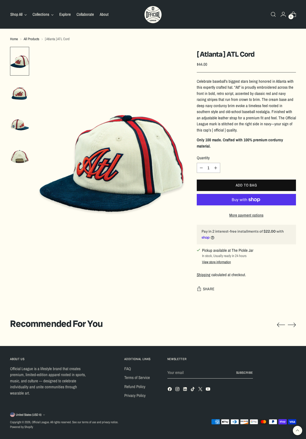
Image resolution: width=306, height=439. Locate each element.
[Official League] (153, 14)
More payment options (246, 215)
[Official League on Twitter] (201, 390)
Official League (40, 422)
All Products (31, 38)
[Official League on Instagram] (178, 390)
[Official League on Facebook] (170, 390)
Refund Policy (134, 386)
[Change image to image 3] (19, 124)
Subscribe (244, 372)
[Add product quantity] (215, 168)
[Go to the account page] (283, 14)
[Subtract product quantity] (201, 168)
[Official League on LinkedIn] (185, 390)
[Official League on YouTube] (208, 390)
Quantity (203, 157)
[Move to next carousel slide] (292, 325)
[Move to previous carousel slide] (281, 325)
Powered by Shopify (21, 427)
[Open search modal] (273, 14)
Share (209, 288)
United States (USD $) (29, 414)
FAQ (127, 368)
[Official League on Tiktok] (193, 390)
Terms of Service (137, 377)
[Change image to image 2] (19, 92)
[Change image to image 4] (19, 156)
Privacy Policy (135, 395)
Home (14, 38)
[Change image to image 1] (19, 61)
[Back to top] (297, 430)
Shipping (203, 274)
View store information (216, 261)
